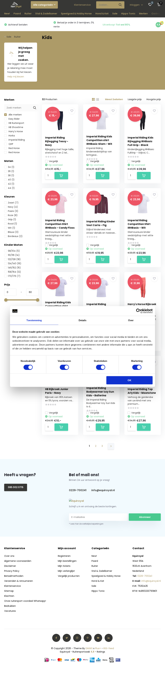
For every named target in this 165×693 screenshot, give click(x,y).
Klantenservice (82, 4)
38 (11, 175)
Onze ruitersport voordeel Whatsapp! (25, 601)
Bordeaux (15, 236)
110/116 (14, 255)
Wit (11, 227)
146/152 (14, 267)
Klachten (9, 596)
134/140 (14, 263)
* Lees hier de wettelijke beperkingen (86, 523)
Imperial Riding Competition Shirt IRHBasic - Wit (139, 224)
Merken (143, 13)
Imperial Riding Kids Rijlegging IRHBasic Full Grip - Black (140, 141)
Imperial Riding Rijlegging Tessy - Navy (56, 141)
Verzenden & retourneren (18, 581)
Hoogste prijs (153, 99)
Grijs (12, 219)
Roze (13, 215)
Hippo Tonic (128, 13)
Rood (12, 223)
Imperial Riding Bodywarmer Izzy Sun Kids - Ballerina (100, 391)
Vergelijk (53, 161)
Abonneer (145, 517)
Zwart (13, 202)
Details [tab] (83, 320)
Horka (11, 135)
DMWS (89, 648)
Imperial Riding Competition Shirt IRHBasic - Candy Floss (60, 224)
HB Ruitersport (16, 123)
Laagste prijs (135, 99)
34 (11, 167)
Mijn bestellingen (67, 561)
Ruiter (28, 13)
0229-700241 (78, 490)
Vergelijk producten (69, 576)
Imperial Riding (16, 139)
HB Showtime (15, 127)
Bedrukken (10, 606)
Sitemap (9, 591)
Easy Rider (14, 118)
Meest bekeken (114, 99)
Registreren (64, 556)
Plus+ (98, 648)
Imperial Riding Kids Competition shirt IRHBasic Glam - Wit (99, 140)
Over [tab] (131, 320)
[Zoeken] (120, 5)
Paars (13, 211)
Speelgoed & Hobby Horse (76, 13)
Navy (13, 206)
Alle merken (15, 114)
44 (11, 188)
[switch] (64, 367)
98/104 (14, 250)
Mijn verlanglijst (66, 571)
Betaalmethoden (13, 576)
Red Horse (14, 148)
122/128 (14, 259)
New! (7, 13)
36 (11, 171)
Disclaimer (10, 566)
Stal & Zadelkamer (46, 13)
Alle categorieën (43, 4)
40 (11, 179)
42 (11, 183)
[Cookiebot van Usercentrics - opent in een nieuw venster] (138, 311)
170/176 (14, 276)
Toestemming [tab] (34, 320)
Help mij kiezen (15, 76)
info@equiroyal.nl (103, 490)
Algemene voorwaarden (17, 561)
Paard (17, 13)
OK (129, 380)
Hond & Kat (102, 13)
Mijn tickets (64, 566)
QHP (10, 144)
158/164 (14, 271)
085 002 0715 (15, 487)
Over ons (9, 556)
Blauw (13, 232)
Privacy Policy (11, 571)
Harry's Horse (15, 131)
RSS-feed (108, 648)
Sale (114, 13)
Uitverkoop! (116, 24)
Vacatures (10, 611)
